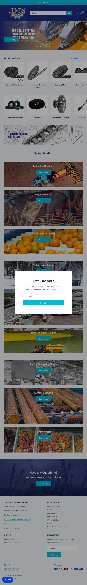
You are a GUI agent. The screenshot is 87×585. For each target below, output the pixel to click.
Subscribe (43, 303)
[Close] (68, 275)
